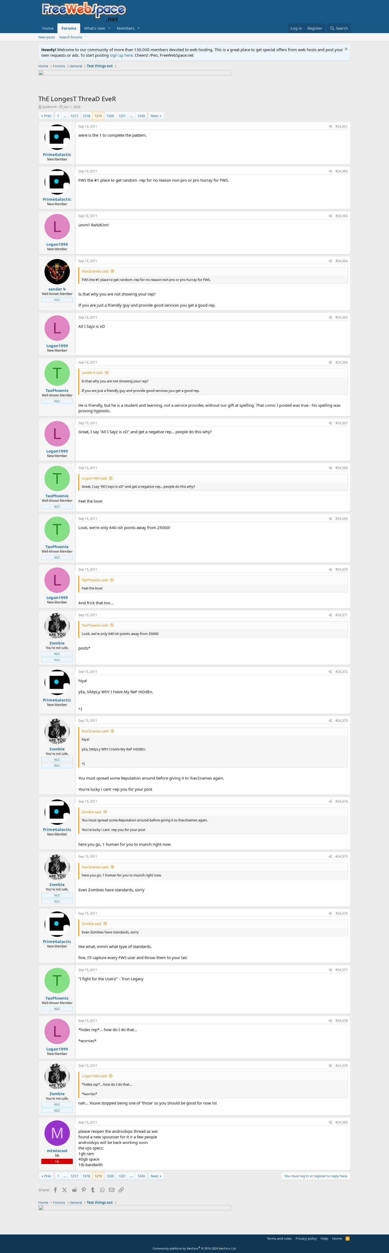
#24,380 (342, 1122)
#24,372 (342, 671)
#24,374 (342, 801)
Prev (47, 115)
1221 (122, 115)
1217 (74, 115)
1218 (86, 115)
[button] (109, 28)
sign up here (121, 55)
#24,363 (342, 216)
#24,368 (342, 468)
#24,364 (342, 261)
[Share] (330, 127)
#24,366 (342, 362)
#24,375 (342, 856)
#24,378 (342, 1020)
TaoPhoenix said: (95, 580)
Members (125, 28)
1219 (98, 115)
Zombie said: (92, 811)
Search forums (70, 37)
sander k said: (92, 372)
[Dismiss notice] (345, 49)
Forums (68, 28)
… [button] (65, 115)
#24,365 (342, 317)
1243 (141, 115)
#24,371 (342, 615)
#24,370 (342, 569)
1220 (110, 115)
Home (47, 28)
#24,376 (342, 913)
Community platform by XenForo (195, 1248)
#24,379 (342, 1065)
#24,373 (342, 720)
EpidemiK (49, 106)
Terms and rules (279, 1238)
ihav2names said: (95, 271)
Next (154, 115)
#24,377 (342, 970)
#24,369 (342, 518)
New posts (46, 37)
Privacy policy (306, 1238)
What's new (94, 28)
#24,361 (342, 126)
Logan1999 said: (94, 478)
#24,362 (342, 171)
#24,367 (342, 423)
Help (324, 1238)
